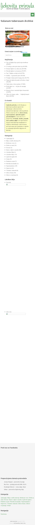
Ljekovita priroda (13, 521)
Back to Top (23, 523)
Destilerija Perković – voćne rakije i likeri (15, 487)
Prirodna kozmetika (11, 163)
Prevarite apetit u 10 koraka (13, 46)
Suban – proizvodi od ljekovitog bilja (14, 489)
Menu (32, 14)
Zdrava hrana (9, 173)
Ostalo (8, 159)
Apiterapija (9, 138)
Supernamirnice (10, 166)
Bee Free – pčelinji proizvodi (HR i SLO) (15, 484)
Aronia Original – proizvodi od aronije (14, 482)
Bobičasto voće (10, 143)
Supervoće (9, 168)
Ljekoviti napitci (10, 157)
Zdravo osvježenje (11, 175)
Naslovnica (4, 514)
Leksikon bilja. (10, 154)
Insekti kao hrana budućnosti (13, 31)
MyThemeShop (17, 523)
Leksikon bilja (10, 152)
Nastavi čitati (24, 52)
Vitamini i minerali (11, 170)
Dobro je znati (10, 145)
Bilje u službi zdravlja (12, 141)
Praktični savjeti (10, 161)
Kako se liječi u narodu (12, 150)
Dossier (8, 147)
